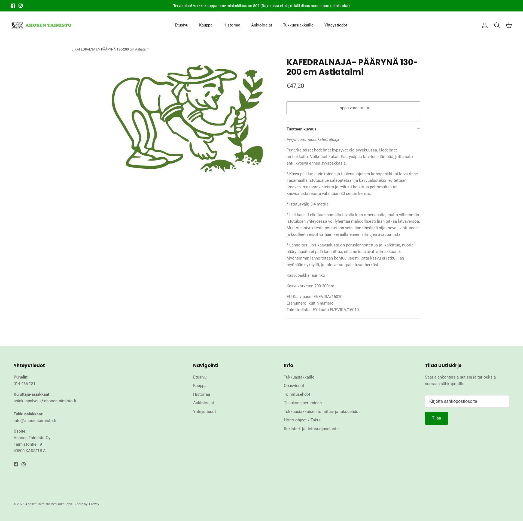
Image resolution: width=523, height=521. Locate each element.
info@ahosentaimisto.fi (35, 420)
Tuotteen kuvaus (302, 129)
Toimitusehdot (297, 394)
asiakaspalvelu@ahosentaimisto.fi (45, 400)
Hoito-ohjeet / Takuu (302, 420)
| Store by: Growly (86, 504)
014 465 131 (24, 383)
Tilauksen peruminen (303, 402)
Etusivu (181, 25)
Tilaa (436, 418)
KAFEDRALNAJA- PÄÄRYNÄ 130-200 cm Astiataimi (112, 49)
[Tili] (483, 25)
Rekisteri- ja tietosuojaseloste (311, 428)
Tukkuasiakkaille (298, 25)
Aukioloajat (261, 25)
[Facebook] (13, 6)
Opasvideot (294, 385)
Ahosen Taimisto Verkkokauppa (48, 504)
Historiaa (231, 25)
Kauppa (205, 25)
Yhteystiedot (335, 25)
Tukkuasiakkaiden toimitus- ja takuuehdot (322, 411)
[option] (189, 117)
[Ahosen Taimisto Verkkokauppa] (41, 25)
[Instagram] (21, 6)
